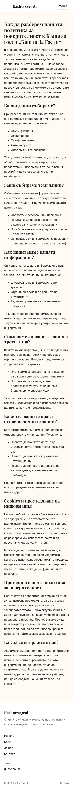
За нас (8, 748)
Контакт (9, 754)
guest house (12, 769)
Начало (9, 735)
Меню (63, 6)
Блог (7, 742)
